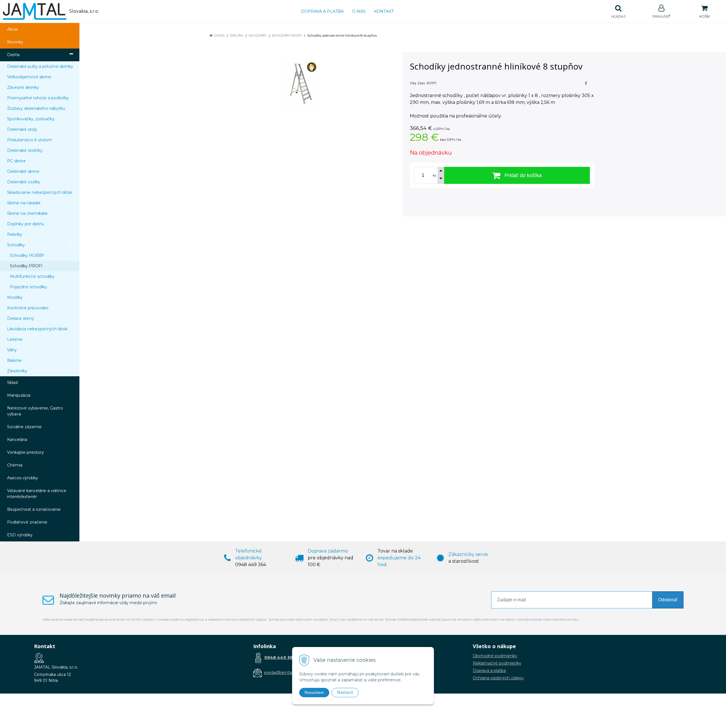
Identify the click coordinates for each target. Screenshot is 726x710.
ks (434, 175)
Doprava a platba (322, 11)
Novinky (15, 42)
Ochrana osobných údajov (498, 677)
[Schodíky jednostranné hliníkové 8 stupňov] (300, 83)
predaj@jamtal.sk (281, 672)
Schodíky (258, 35)
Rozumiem (314, 692)
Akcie (12, 29)
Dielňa (236, 35)
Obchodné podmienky (495, 655)
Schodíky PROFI (287, 35)
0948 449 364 (280, 657)
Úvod (219, 35)
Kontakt (384, 11)
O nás (359, 11)
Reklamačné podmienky (497, 663)
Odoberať (668, 599)
